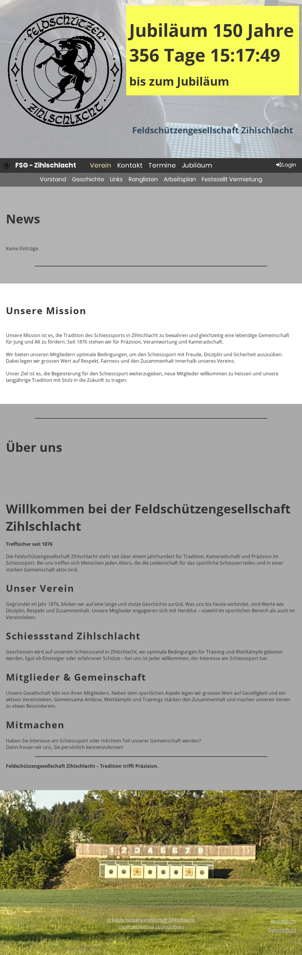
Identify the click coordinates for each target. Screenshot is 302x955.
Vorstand (53, 179)
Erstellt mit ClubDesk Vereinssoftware (151, 926)
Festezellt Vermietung (232, 179)
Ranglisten (143, 179)
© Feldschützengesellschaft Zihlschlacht (151, 920)
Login (289, 164)
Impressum (283, 921)
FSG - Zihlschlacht (45, 165)
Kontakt (129, 165)
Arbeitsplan (180, 179)
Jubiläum (197, 165)
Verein (100, 165)
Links (116, 179)
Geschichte (88, 179)
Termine (162, 165)
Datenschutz (282, 930)
